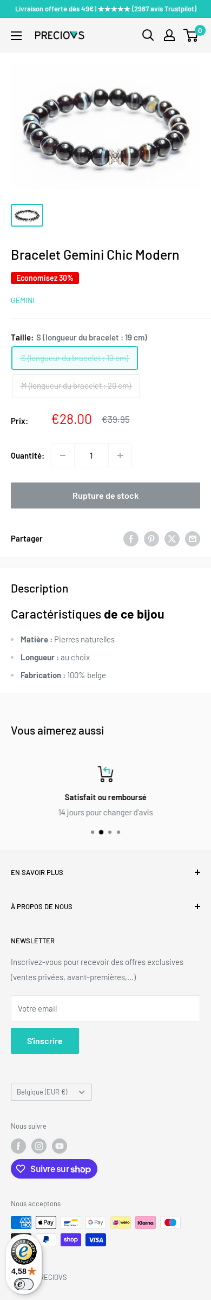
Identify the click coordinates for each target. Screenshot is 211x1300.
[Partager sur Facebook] (131, 538)
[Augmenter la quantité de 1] (120, 455)
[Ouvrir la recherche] (148, 35)
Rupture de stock (105, 495)
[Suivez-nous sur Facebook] (18, 1146)
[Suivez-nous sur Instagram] (39, 1146)
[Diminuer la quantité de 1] (62, 455)
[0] (191, 35)
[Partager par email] (192, 538)
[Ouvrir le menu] (16, 35)
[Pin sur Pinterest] (151, 538)
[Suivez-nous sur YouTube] (59, 1146)
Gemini (23, 300)
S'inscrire (45, 1040)
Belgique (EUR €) (42, 1091)
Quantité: (27, 455)
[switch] (24, 1284)
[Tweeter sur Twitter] (172, 538)
